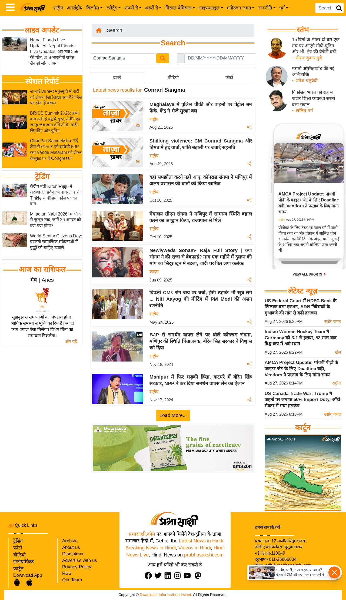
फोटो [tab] (229, 77)
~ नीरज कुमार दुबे (307, 58)
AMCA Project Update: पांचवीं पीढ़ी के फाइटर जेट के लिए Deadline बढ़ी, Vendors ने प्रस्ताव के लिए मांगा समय (301, 368)
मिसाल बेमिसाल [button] (178, 8)
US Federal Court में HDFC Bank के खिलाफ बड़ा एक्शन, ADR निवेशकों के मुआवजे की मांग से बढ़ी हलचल (301, 307)
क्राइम (154, 271)
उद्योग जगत (332, 321)
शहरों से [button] (151, 8)
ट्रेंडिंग (42, 177)
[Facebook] (149, 575)
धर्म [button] (282, 8)
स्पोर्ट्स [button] (111, 8)
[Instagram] (179, 575)
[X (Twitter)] (159, 575)
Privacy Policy (76, 566)
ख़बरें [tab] (117, 77)
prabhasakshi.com (204, 555)
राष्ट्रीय (58, 8)
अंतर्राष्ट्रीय (74, 8)
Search (114, 30)
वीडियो (19, 555)
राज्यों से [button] (131, 8)
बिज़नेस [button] (92, 8)
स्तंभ (303, 30)
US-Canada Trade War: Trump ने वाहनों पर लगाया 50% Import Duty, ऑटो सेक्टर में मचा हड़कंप (302, 399)
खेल (338, 352)
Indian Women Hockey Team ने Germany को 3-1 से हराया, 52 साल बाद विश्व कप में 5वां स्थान (301, 337)
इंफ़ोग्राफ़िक (23, 561)
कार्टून (18, 568)
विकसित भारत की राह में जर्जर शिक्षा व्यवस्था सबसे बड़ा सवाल (313, 98)
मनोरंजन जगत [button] (239, 8)
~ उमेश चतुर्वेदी (304, 80)
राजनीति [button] (265, 8)
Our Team (72, 579)
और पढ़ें (71, 341)
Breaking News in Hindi (150, 548)
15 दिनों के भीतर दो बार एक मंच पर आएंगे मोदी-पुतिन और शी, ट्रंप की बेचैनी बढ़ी (316, 45)
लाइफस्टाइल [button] (209, 8)
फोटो (17, 548)
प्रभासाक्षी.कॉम (142, 534)
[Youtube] (188, 575)
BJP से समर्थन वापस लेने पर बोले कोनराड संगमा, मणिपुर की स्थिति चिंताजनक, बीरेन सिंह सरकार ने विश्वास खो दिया (200, 341)
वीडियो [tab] (173, 77)
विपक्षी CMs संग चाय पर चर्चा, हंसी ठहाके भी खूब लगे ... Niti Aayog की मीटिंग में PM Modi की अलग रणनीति (200, 299)
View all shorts (308, 274)
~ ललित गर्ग (302, 110)
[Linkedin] (169, 575)
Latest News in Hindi (201, 540)
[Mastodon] (199, 575)
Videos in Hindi (194, 548)
